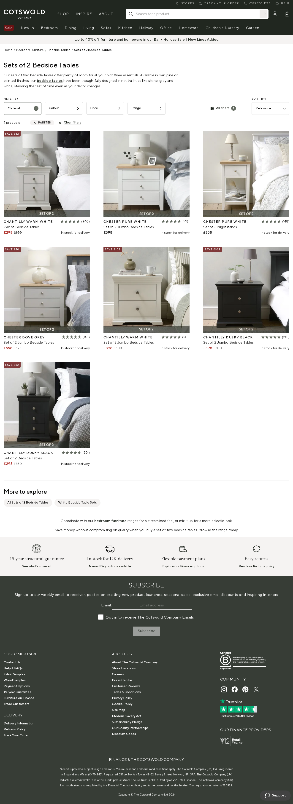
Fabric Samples (14, 674)
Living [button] (88, 28)
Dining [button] (70, 28)
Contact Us (12, 662)
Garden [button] (252, 28)
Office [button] (166, 28)
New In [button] (27, 28)
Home (8, 50)
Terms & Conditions (126, 692)
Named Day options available (110, 566)
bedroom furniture (110, 521)
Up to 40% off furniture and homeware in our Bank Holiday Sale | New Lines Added (147, 39)
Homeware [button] (189, 28)
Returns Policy (14, 729)
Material (22, 108)
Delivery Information (19, 723)
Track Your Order (16, 735)
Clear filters (72, 123)
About (106, 14)
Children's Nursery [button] (222, 28)
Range (136, 108)
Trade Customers (16, 704)
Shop (63, 14)
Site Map (118, 710)
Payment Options (17, 686)
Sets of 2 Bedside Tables (92, 50)
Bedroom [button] (49, 28)
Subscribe (146, 630)
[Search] (263, 14)
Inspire (84, 14)
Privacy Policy (122, 698)
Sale (9, 28)
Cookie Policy (122, 704)
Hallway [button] (146, 28)
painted (44, 122)
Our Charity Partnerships (130, 728)
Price (94, 108)
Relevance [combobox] (263, 108)
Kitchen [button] (125, 28)
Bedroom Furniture (30, 50)
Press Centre (122, 680)
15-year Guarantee (18, 692)
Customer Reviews (126, 686)
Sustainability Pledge (127, 722)
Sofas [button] (106, 28)
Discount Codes (124, 734)
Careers (118, 674)
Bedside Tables (59, 50)
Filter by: (12, 99)
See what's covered (36, 566)
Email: (106, 605)
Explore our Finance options (183, 566)
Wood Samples (15, 680)
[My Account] (275, 13)
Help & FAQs (13, 668)
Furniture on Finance (19, 698)
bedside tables (49, 80)
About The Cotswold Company (134, 662)
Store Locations (124, 668)
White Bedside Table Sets (77, 503)
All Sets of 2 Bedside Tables (28, 503)
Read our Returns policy (256, 566)
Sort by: (259, 99)
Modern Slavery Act (126, 716)
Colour (54, 108)
